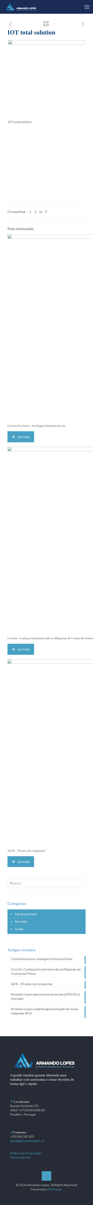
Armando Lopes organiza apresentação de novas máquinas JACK (44, 1011)
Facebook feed (26, 914)
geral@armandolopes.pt (27, 1141)
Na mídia (21, 921)
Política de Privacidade (26, 1153)
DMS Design (54, 1189)
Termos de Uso (20, 1157)
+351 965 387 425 (22, 1136)
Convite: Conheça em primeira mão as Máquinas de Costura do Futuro (46, 971)
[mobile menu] (87, 7)
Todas (19, 929)
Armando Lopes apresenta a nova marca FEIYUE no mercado (45, 996)
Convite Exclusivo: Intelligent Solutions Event (36, 425)
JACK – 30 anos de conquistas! (26, 850)
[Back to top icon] (46, 1176)
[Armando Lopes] (20, 6)
